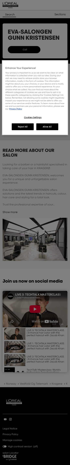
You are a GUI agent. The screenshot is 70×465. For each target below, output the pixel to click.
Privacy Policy (15, 109)
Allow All (47, 126)
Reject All (23, 126)
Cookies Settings (33, 117)
